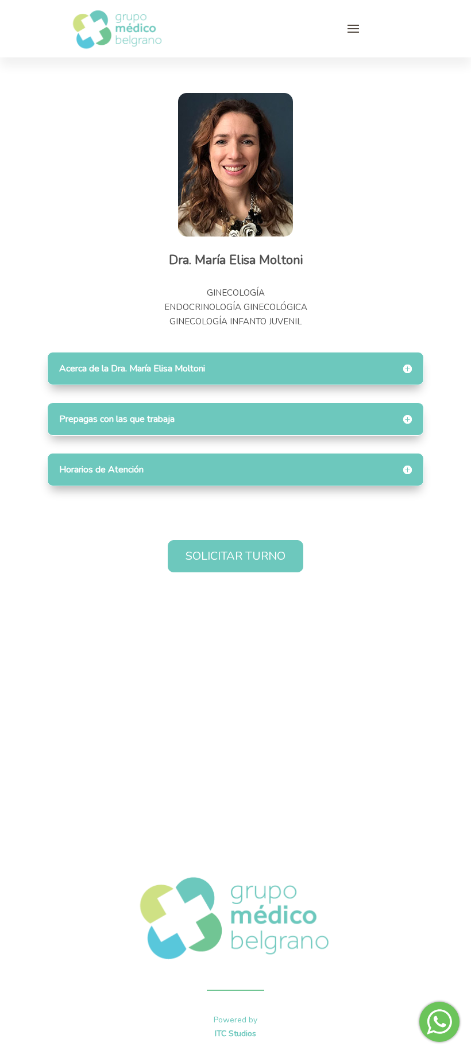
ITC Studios (235, 1033)
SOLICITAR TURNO (235, 556)
